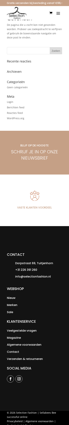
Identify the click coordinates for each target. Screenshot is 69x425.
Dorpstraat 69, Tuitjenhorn (34, 263)
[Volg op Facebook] (10, 378)
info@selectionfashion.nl (33, 276)
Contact (13, 352)
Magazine (14, 338)
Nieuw (11, 298)
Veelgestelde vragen (22, 331)
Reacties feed (15, 113)
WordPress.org (15, 118)
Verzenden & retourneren (25, 359)
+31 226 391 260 (26, 270)
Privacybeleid (15, 421)
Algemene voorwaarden (24, 345)
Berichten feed (15, 107)
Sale (10, 312)
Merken (12, 305)
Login (10, 102)
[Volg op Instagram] (18, 378)
